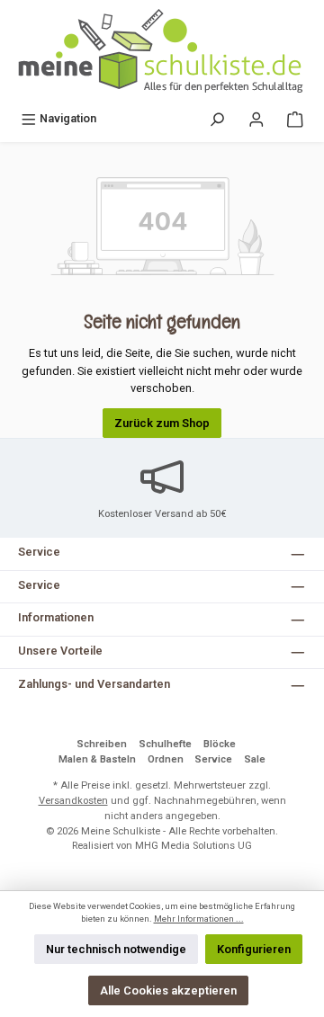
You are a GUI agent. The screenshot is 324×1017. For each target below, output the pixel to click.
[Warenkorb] (295, 118)
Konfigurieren (254, 949)
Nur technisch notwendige (116, 949)
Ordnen (166, 759)
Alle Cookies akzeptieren (168, 990)
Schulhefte (165, 744)
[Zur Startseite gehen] (162, 51)
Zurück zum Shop (162, 423)
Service (213, 759)
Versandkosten (73, 801)
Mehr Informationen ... (199, 918)
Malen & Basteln (97, 759)
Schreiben (101, 744)
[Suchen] (217, 118)
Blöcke (219, 744)
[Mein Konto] (256, 118)
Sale (255, 759)
